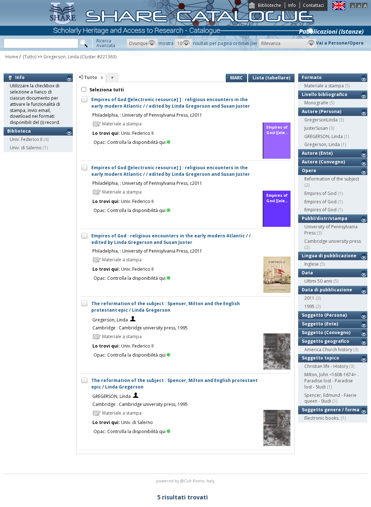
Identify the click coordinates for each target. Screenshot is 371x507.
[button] (142, 43)
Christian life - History (326, 366)
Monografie (316, 103)
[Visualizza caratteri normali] (358, 6)
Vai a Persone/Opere (340, 43)
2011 (309, 298)
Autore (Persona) (321, 111)
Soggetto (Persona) (324, 315)
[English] (338, 8)
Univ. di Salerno (26, 148)
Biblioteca (19, 131)
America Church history (328, 349)
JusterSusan (316, 128)
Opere (309, 170)
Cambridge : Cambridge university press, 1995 (140, 328)
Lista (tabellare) (271, 78)
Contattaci (313, 5)
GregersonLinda (321, 120)
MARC (236, 78)
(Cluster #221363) (98, 57)
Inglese (311, 264)
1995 (309, 306)
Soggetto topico (320, 358)
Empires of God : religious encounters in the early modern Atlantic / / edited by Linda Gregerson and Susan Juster (171, 239)
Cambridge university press (332, 241)
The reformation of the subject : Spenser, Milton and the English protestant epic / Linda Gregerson (165, 306)
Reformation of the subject (331, 179)
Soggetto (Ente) (320, 324)
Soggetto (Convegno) (326, 332)
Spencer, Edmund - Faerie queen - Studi (330, 398)
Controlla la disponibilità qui (136, 142)
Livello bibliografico (324, 94)
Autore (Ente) (317, 153)
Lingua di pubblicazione (329, 256)
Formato (312, 77)
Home (11, 57)
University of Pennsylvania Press (331, 230)
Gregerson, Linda (61, 57)
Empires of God (320, 193)
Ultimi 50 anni (318, 281)
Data (307, 273)
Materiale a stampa (324, 86)
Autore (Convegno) (323, 162)
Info (292, 5)
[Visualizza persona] (133, 320)
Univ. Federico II (26, 139)
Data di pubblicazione (327, 290)
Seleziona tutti (106, 90)
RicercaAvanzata (105, 43)
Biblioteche (269, 5)
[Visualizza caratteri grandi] (364, 6)
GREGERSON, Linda (111, 396)
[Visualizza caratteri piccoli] (352, 6)
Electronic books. (321, 418)
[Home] (183, 49)
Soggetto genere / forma (330, 410)
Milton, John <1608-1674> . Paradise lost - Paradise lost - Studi (331, 380)
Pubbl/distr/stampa (324, 218)
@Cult (186, 480)
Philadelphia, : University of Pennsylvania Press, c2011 (147, 115)
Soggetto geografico (325, 341)
